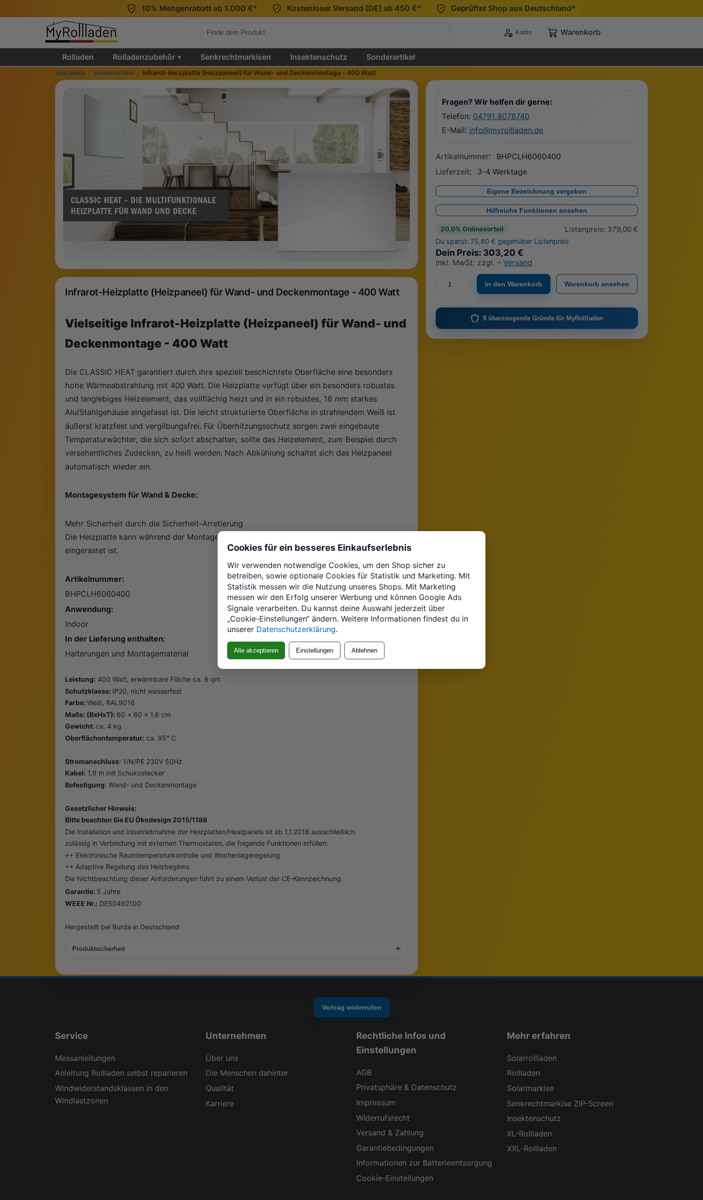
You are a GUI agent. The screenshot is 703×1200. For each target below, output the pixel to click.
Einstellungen (314, 650)
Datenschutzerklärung (296, 629)
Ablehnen (364, 650)
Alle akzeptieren (256, 650)
